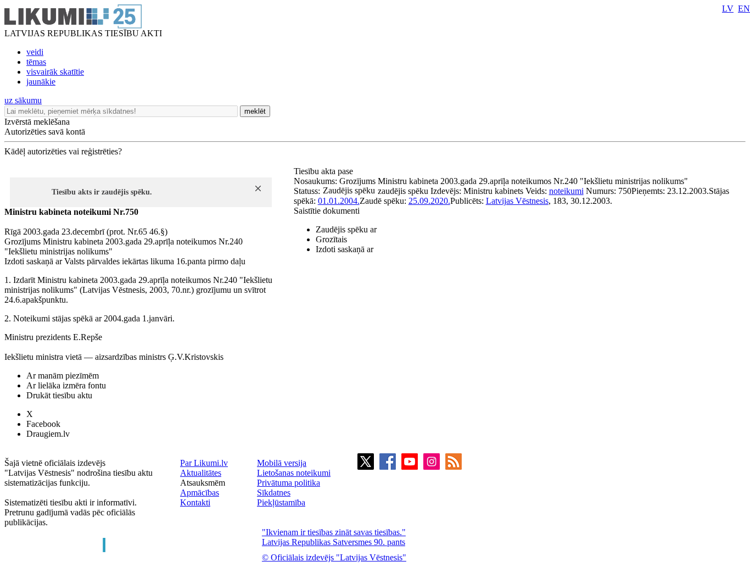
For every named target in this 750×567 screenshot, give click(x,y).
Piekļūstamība (281, 502)
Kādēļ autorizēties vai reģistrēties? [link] (63, 151)
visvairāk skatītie (55, 71)
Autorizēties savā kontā (44, 131)
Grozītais (331, 239)
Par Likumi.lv (204, 463)
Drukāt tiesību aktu (59, 395)
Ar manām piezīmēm (62, 375)
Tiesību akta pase (324, 171)
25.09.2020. (429, 200)
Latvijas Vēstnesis (517, 200)
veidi (34, 52)
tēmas (36, 61)
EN (744, 8)
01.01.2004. (339, 200)
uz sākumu (23, 100)
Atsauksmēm (202, 482)
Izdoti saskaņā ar (344, 249)
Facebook (43, 424)
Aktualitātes (200, 472)
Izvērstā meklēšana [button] (37, 121)
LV (728, 8)
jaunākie (40, 81)
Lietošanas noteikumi (294, 472)
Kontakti (195, 502)
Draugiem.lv (48, 433)
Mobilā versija (281, 463)
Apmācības (199, 492)
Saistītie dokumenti (327, 210)
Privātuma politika (288, 482)
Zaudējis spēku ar (346, 229)
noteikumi (566, 191)
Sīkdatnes (273, 492)
